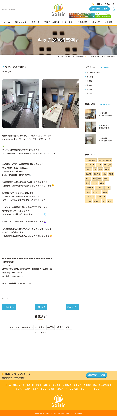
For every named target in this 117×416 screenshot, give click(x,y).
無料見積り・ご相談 (99, 9)
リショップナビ (91, 160)
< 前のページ (9, 307)
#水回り (50, 327)
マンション (96, 192)
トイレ (89, 89)
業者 (94, 178)
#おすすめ (39, 327)
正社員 (107, 169)
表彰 (99, 178)
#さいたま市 (27, 327)
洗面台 (89, 85)
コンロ (105, 192)
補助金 (102, 183)
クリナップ (107, 165)
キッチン (5, 298)
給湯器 (89, 93)
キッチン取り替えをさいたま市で (17, 283)
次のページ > (72, 307)
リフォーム (99, 187)
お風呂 (89, 81)
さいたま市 (89, 187)
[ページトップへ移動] (113, 375)
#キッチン (14, 327)
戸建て (88, 192)
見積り (110, 201)
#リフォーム (40, 332)
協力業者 (97, 174)
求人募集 (89, 174)
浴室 (87, 183)
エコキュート (101, 197)
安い (104, 201)
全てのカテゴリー (94, 72)
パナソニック (90, 165)
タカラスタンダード (104, 160)
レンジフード (90, 197)
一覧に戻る (40, 307)
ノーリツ (89, 169)
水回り (107, 187)
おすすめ (97, 201)
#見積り (60, 327)
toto (104, 174)
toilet (99, 165)
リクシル (89, 201)
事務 (100, 169)
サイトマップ (95, 389)
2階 (95, 169)
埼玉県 (111, 174)
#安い (68, 327)
